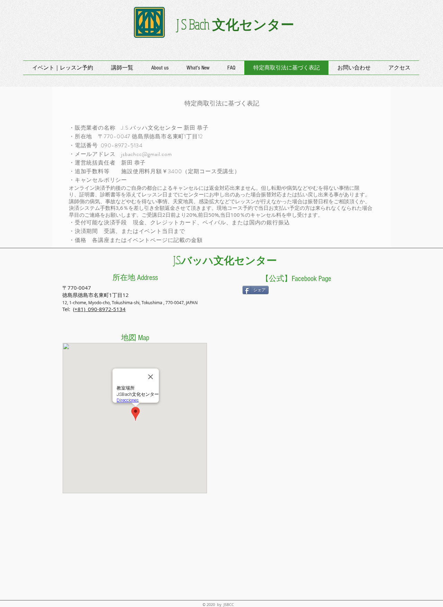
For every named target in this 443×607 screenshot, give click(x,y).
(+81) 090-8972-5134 (99, 309)
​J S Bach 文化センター (235, 24)
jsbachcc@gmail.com (146, 154)
